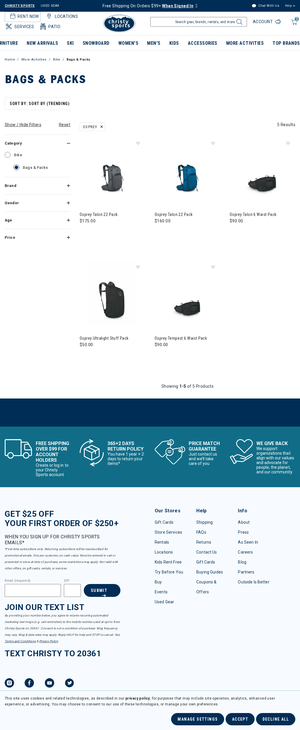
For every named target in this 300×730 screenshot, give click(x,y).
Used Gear (164, 602)
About (244, 522)
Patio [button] (54, 26)
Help (288, 6)
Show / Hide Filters (23, 124)
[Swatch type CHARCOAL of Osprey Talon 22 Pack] (86, 233)
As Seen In (248, 542)
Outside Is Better (253, 582)
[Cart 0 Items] (293, 25)
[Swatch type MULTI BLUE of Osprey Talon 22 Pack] (161, 233)
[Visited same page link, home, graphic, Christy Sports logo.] (119, 23)
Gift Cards (164, 522)
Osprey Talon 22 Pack (98, 214)
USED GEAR (50, 6)
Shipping (204, 522)
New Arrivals (42, 43)
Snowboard (96, 43)
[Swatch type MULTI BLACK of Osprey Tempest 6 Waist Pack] (161, 357)
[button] (138, 143)
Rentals (162, 542)
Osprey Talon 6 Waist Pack (253, 214)
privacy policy (137, 698)
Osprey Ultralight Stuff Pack (104, 338)
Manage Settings (198, 719)
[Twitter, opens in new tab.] (69, 683)
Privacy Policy (48, 641)
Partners (246, 572)
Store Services (168, 532)
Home (10, 59)
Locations (164, 552)
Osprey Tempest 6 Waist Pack (181, 338)
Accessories (202, 43)
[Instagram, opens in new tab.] (9, 683)
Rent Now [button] (28, 16)
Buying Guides (209, 572)
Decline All (275, 719)
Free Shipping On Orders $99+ (148, 6)
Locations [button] (66, 16)
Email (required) (17, 581)
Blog (242, 562)
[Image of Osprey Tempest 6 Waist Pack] (187, 292)
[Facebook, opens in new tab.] (29, 683)
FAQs (201, 532)
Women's (128, 43)
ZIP (66, 581)
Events (161, 592)
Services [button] (24, 26)
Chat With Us (268, 6)
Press (243, 532)
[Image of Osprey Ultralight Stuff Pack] (112, 292)
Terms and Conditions (20, 641)
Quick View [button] (112, 192)
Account (263, 21)
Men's (153, 43)
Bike (56, 59)
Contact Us (206, 552)
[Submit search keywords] (239, 23)
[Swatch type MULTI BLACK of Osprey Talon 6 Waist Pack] (236, 233)
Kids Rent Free (168, 562)
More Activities (245, 43)
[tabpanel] (150, 261)
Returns (203, 542)
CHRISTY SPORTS (20, 6)
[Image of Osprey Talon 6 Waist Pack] (262, 168)
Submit (99, 590)
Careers (245, 552)
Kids (174, 43)
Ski (70, 43)
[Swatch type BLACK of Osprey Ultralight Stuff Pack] (86, 357)
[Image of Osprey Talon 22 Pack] (112, 168)
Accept (240, 719)
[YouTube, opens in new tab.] (49, 683)
